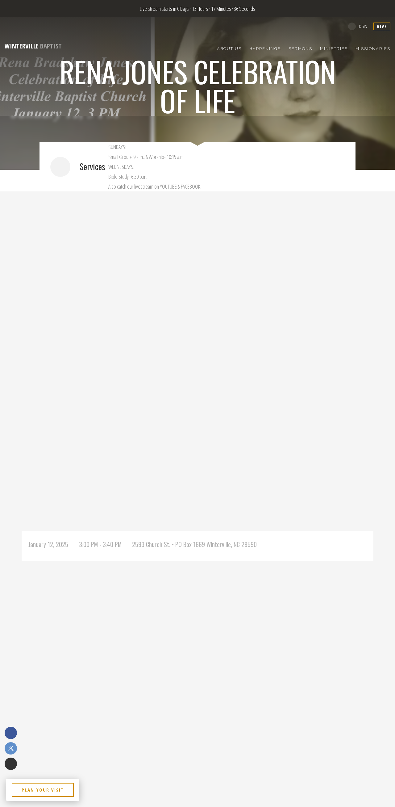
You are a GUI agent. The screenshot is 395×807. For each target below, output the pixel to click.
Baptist (33, 46)
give (382, 26)
